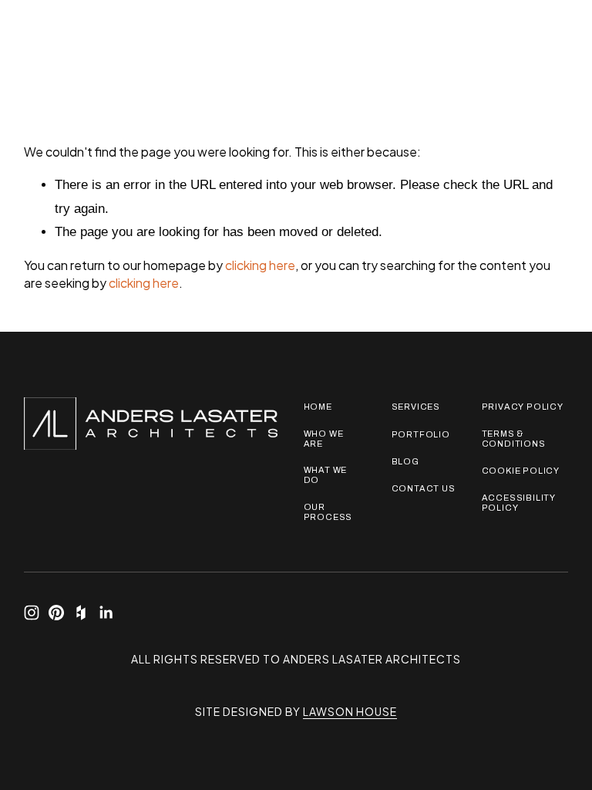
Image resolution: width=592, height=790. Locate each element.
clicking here (260, 265)
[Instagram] (31, 612)
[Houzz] (81, 612)
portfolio (421, 434)
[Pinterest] (56, 612)
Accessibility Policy (519, 502)
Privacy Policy (522, 406)
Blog (405, 461)
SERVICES (416, 406)
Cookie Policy (521, 470)
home (318, 406)
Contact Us (424, 488)
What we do (326, 474)
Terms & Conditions (514, 438)
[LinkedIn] (105, 612)
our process (328, 512)
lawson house (350, 711)
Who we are (324, 438)
